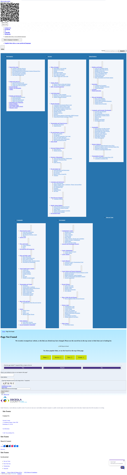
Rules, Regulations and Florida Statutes (104, 77)
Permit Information (99, 76)
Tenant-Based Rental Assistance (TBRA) (63, 116)
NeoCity (97, 118)
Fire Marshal (57, 135)
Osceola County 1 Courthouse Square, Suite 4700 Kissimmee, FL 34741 (10, 422)
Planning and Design (100, 119)
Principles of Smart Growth (101, 148)
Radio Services (57, 162)
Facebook (4, 446)
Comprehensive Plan (69, 307)
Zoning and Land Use (14, 81)
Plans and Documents (100, 135)
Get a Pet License (58, 171)
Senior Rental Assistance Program (61, 206)
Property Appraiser (69, 287)
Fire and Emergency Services (57, 132)
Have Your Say (7, 463)
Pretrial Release (57, 189)
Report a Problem (13, 103)
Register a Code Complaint (60, 94)
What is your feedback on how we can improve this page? (14, 372)
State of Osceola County (70, 242)
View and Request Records (60, 140)
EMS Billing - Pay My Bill (60, 68)
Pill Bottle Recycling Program (102, 130)
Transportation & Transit (97, 156)
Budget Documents (69, 274)
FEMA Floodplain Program (18, 97)
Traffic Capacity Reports (28, 291)
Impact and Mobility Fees (101, 73)
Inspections (94, 84)
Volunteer (56, 175)
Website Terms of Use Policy (71, 317)
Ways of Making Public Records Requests (74, 298)
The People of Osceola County (30, 234)
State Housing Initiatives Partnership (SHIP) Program (66, 115)
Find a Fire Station (58, 133)
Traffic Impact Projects (28, 289)
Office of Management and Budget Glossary (75, 276)
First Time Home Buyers (59, 110)
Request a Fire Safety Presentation (62, 139)
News (24, 247)
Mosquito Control (13, 107)
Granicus (19, 473)
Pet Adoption (57, 172)
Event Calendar (26, 271)
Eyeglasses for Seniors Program (61, 208)
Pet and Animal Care (55, 169)
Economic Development (100, 111)
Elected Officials (66, 284)
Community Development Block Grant (63, 105)
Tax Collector (68, 291)
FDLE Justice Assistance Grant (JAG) (62, 109)
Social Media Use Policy (70, 315)
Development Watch (14, 105)
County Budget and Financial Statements (71, 271)
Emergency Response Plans (60, 159)
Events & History (27, 272)
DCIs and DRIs (98, 113)
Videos (24, 236)
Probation (56, 188)
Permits (55, 71)
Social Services (57, 149)
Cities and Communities (28, 232)
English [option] (18, 43)
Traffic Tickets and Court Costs (61, 76)
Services (50, 56)
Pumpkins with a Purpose (101, 133)
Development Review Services (102, 114)
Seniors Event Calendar (59, 212)
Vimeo (15, 446)
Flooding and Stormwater (15, 95)
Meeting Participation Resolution (72, 313)
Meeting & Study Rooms (28, 314)
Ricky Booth (68, 237)
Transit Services (57, 126)
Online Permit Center (100, 75)
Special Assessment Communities (27, 324)
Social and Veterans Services (57, 148)
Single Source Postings (100, 99)
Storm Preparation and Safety (19, 73)
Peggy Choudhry (69, 234)
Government (62, 220)
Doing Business (93, 56)
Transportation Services (28, 293)
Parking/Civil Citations (59, 69)
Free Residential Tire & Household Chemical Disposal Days (26, 71)
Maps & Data (98, 116)
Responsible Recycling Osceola (102, 131)
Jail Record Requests (58, 186)
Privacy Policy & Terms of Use (14, 472)
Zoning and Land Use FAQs (19, 85)
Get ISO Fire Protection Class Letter (62, 136)
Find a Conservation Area (29, 258)
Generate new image (6, 386)
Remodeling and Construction (16, 102)
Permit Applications (96, 90)
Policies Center (65, 305)
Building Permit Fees (100, 71)
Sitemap (3, 472)
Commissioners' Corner (67, 230)
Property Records (13, 86)
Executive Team (68, 263)
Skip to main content (5, 1)
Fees (24, 275)
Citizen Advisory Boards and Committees (74, 238)
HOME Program (57, 111)
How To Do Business (100, 98)
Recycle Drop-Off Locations (19, 72)
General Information (27, 233)
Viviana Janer (68, 236)
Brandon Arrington (69, 232)
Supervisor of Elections (70, 289)
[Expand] (14, 56)
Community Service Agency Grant (62, 106)
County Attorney (66, 254)
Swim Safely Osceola (28, 322)
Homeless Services (58, 113)
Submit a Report (54, 82)
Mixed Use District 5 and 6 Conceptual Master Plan (107, 147)
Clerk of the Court (69, 285)
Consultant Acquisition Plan (101, 158)
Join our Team (109, 217)
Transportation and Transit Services (59, 123)
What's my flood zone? (17, 101)
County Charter (68, 309)
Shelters (55, 161)
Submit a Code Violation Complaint (62, 85)
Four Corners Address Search (16, 106)
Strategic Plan (68, 264)
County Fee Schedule (70, 310)
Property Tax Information (15, 88)
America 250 (23, 237)
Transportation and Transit (26, 284)
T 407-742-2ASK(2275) (8, 433)
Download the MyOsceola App (27, 249)
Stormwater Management (18, 99)
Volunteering (6, 466)
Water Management (99, 137)
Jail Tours (56, 191)
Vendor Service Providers (101, 103)
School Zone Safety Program (29, 323)
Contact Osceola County (70, 251)
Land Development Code (18, 82)
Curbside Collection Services (19, 68)
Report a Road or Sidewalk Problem (62, 84)
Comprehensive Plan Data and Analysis (32, 302)
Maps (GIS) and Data (25, 301)
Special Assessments (69, 277)
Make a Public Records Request (69, 297)
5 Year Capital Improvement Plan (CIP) (104, 157)
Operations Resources (59, 124)
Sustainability (95, 127)
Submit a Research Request (60, 97)
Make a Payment (55, 67)
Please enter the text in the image (9, 388)
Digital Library (26, 310)
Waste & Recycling (13, 67)
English (15, 36)
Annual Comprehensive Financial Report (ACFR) (76, 272)
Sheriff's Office (68, 288)
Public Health (54, 141)
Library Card (26, 313)
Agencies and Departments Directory (70, 244)
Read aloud (4, 387)
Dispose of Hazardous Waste (19, 69)
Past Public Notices (69, 324)
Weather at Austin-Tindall (28, 277)
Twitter (7, 446)
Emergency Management (56, 157)
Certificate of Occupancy (100, 85)
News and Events (24, 243)
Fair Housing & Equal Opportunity (62, 107)
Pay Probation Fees (58, 187)
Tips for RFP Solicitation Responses (103, 101)
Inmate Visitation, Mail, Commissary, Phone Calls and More (68, 184)
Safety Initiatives (23, 320)
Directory (3, 449)
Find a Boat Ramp (27, 257)
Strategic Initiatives (96, 144)
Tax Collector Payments (59, 75)
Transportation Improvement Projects (31, 288)
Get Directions (6, 428)
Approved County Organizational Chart (74, 262)
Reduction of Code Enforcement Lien (62, 95)
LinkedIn (10, 446)
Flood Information (16, 98)
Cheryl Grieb (68, 233)
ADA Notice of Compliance (30, 472)
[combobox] (12, 39)
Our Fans (25, 276)
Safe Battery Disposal (100, 136)
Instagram (12, 446)
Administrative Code (69, 306)
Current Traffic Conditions (29, 287)
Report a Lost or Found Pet (60, 174)
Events (24, 246)
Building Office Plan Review (101, 69)
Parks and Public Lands (25, 255)
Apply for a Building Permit (101, 68)
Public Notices (65, 323)
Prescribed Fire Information (29, 262)
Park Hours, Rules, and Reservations (31, 260)
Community (20, 220)
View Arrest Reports (58, 183)
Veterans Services (58, 150)
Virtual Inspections (99, 88)
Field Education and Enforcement (61, 170)
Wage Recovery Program (56, 197)
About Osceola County (25, 230)
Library (21, 309)
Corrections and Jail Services (57, 182)
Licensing (94, 89)
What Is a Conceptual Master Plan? (103, 149)
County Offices (68, 253)
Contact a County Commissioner (72, 240)
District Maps (68, 241)
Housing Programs (55, 103)
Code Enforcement (55, 93)
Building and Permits (97, 67)
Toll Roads (25, 285)
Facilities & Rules (27, 274)
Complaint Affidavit (58, 199)
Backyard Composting (100, 132)
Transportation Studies (28, 295)
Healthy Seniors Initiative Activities (62, 210)
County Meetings (27, 245)
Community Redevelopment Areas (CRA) (104, 145)
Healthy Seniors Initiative (56, 205)
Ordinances (67, 314)
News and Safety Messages (60, 137)
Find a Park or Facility (28, 259)
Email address (4, 377)
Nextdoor (17, 446)
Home (3, 331)
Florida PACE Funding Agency (102, 115)
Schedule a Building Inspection (102, 86)
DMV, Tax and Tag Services (57, 86)
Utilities (11, 89)
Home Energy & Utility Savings (102, 128)
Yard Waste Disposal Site (18, 75)
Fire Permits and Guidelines (101, 72)
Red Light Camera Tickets (60, 73)
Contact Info (25, 270)
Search (103, 50)
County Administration (67, 250)
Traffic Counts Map (27, 292)
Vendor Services (98, 102)
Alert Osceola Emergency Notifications (63, 158)
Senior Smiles (57, 209)
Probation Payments (58, 72)
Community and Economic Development (101, 110)
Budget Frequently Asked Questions (73, 275)
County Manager (66, 260)
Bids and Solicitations (97, 97)
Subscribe (6, 468)
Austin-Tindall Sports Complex (27, 268)
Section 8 (56, 114)
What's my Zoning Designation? (19, 84)
